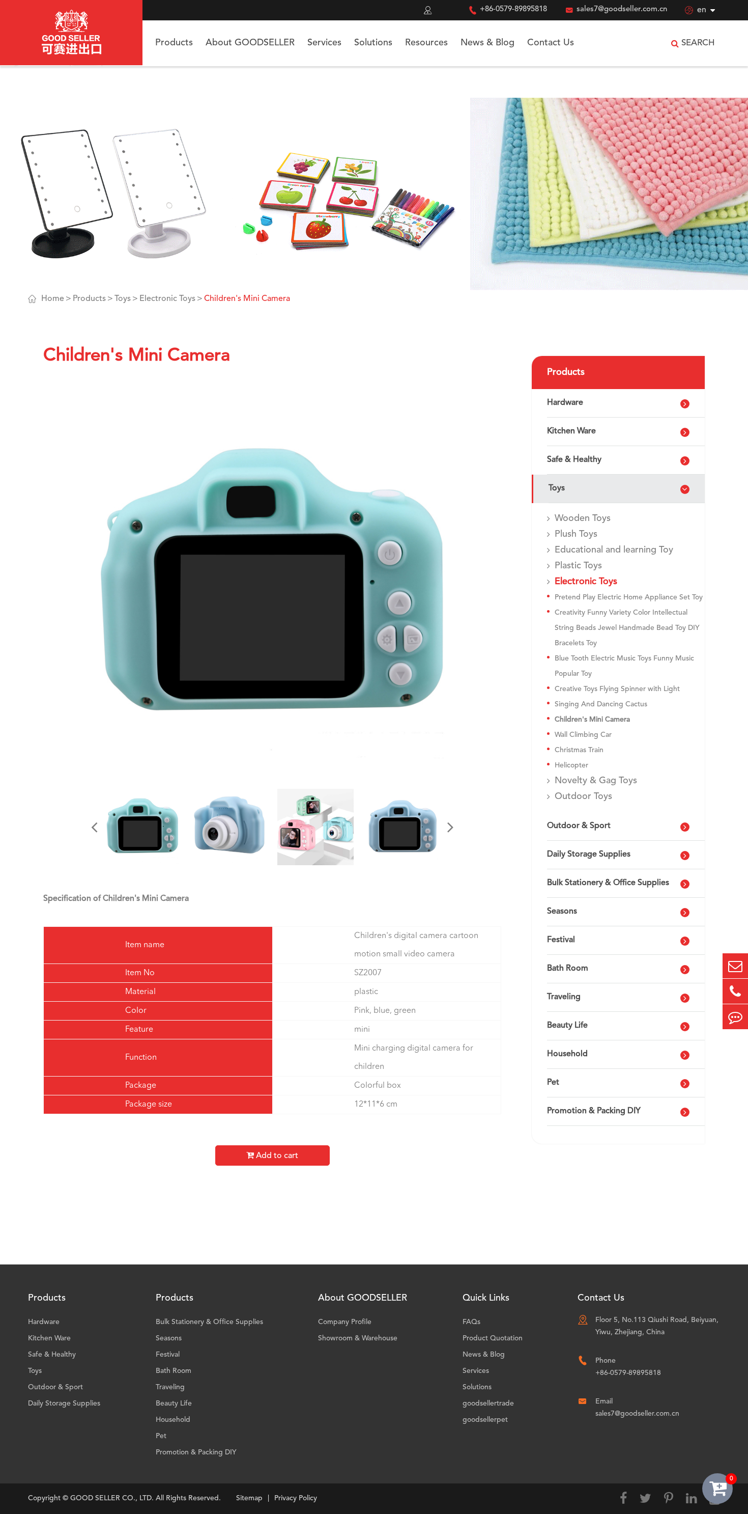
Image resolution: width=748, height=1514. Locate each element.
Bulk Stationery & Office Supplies (608, 883)
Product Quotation (493, 1338)
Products (174, 42)
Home (52, 299)
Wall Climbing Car (583, 734)
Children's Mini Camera (247, 299)
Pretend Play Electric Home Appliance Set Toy (629, 597)
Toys (122, 299)
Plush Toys (576, 534)
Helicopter (571, 765)
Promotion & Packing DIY (594, 1111)
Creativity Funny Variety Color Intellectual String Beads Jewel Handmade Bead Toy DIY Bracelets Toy (627, 628)
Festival (561, 940)
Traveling (564, 997)
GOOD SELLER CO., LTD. (112, 1498)
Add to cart (276, 1156)
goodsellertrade (488, 1403)
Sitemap (249, 1498)
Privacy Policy (295, 1498)
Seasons (562, 911)
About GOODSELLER (250, 42)
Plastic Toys (578, 565)
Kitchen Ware (571, 431)
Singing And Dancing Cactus (601, 704)
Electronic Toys (167, 299)
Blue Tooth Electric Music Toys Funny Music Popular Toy (624, 666)
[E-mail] (735, 965)
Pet (553, 1083)
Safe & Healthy (574, 460)
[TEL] (735, 991)
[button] (94, 827)
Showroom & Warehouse (357, 1338)
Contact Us (550, 42)
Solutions (373, 42)
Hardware (565, 403)
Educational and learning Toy (614, 550)
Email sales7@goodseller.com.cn (637, 1407)
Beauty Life (567, 1026)
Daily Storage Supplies (588, 854)
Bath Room (567, 969)
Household (567, 1054)
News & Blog (487, 42)
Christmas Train (579, 750)
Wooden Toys (583, 518)
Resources (426, 42)
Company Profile (344, 1322)
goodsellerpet (485, 1419)
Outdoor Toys (583, 796)
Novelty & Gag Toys (596, 780)
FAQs (471, 1322)
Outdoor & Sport (579, 826)
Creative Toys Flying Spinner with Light (617, 689)
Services (324, 42)
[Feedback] (735, 1016)
